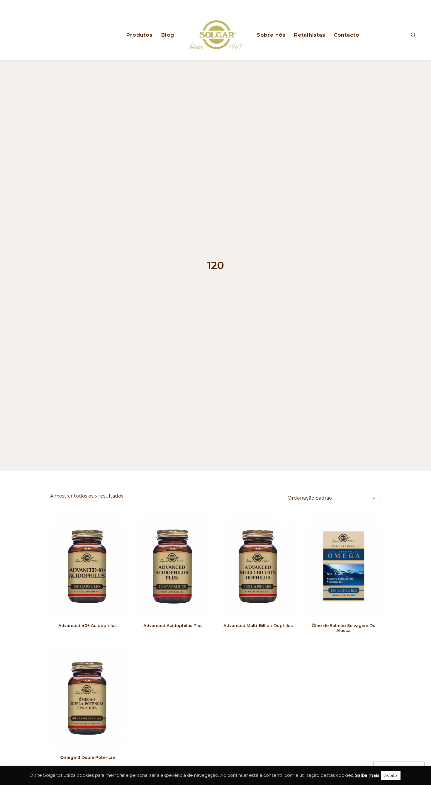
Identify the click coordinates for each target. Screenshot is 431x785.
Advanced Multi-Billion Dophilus (258, 625)
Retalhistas (309, 35)
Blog (167, 35)
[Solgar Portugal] (215, 35)
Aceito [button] (390, 775)
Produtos (139, 35)
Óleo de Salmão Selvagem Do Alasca (344, 628)
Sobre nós (271, 35)
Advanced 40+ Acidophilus (87, 625)
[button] (416, 35)
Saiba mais (367, 775)
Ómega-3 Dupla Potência (87, 757)
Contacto (346, 35)
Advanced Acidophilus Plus (173, 625)
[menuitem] (139, 35)
